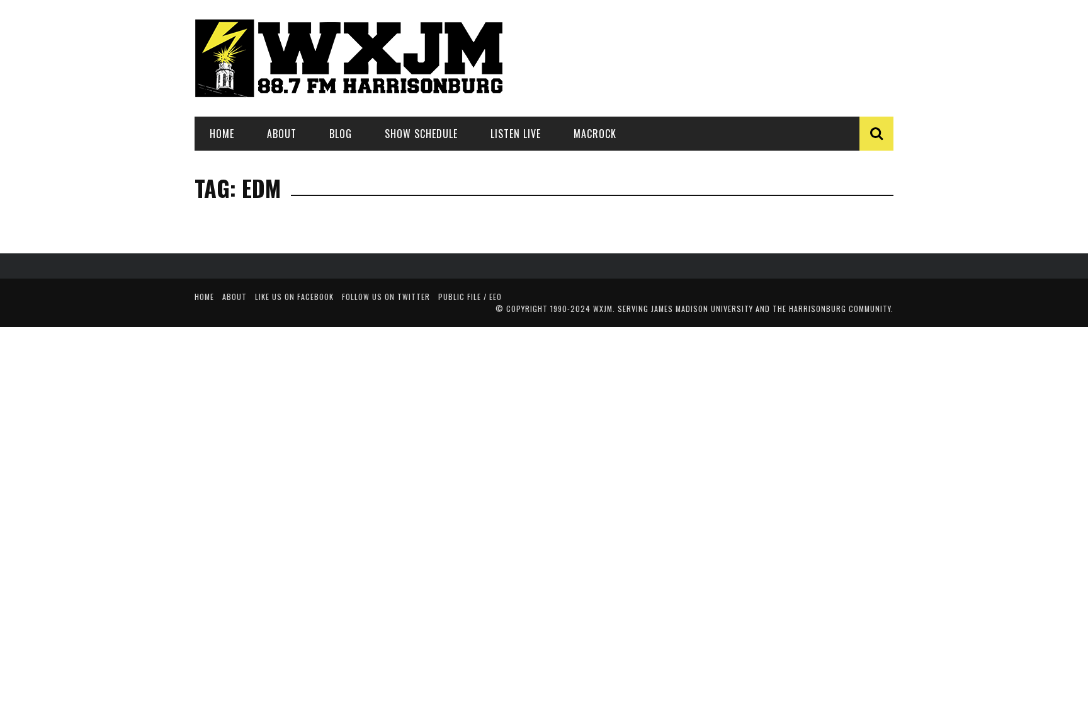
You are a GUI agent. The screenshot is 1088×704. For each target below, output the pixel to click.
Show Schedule (421, 133)
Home (222, 133)
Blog (340, 133)
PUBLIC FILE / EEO (470, 296)
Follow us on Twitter (386, 296)
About (282, 133)
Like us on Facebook (294, 296)
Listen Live (515, 133)
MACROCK (595, 133)
